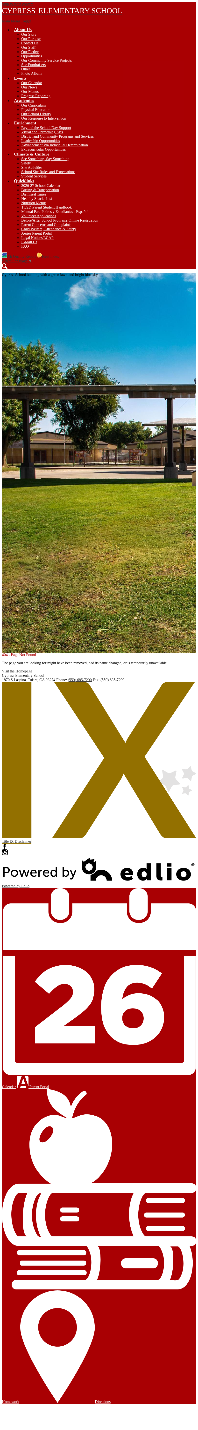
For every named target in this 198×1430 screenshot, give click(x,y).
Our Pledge (30, 52)
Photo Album (31, 73)
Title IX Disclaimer (16, 841)
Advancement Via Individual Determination (54, 145)
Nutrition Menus (33, 203)
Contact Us (29, 43)
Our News (29, 87)
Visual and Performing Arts (42, 132)
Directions (103, 1402)
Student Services (34, 176)
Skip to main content (17, 4)
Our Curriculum (33, 105)
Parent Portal (38, 1087)
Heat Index (50, 256)
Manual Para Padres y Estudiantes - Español (54, 212)
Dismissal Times (33, 194)
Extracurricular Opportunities (43, 149)
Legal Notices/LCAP (37, 238)
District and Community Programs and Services (57, 136)
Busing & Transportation (40, 190)
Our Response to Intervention (43, 118)
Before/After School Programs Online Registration (59, 220)
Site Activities (31, 167)
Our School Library (36, 114)
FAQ (25, 246)
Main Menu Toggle (16, 21)
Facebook (5, 846)
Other (25, 69)
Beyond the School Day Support (46, 128)
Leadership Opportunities (40, 141)
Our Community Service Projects (46, 60)
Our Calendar (31, 83)
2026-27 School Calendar (40, 185)
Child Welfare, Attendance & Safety (48, 229)
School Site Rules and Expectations (48, 172)
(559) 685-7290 (80, 680)
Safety (26, 163)
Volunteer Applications (38, 216)
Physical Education (35, 110)
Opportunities (31, 56)
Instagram (5, 852)
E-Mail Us (29, 242)
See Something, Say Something (45, 159)
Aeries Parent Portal (36, 233)
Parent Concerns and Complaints (46, 225)
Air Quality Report (21, 256)
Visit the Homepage (17, 671)
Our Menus (30, 91)
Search (5, 266)
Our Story (28, 34)
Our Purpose (31, 39)
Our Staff (28, 47)
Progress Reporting (35, 96)
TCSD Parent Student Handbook (46, 207)
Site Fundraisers (33, 65)
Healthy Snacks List (36, 199)
